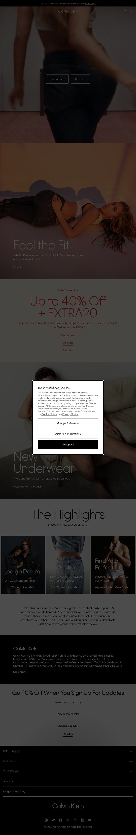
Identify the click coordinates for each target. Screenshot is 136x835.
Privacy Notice (70, 414)
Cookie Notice (49, 414)
